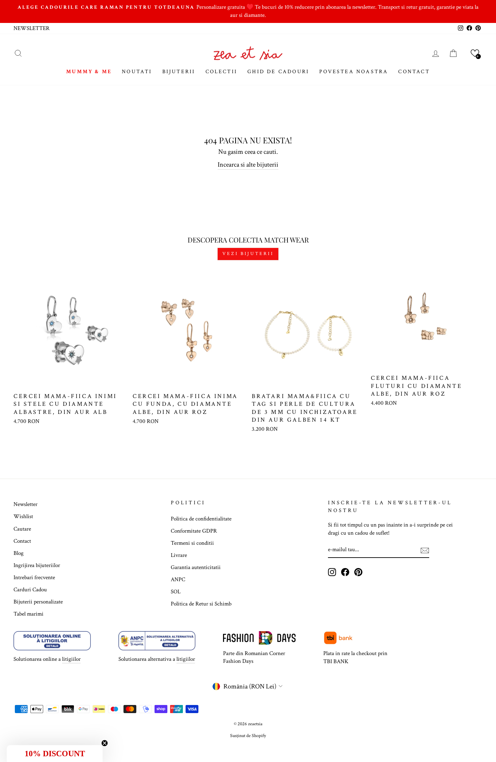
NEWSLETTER (31, 28)
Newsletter (25, 504)
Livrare (179, 555)
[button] (475, 53)
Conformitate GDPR (194, 531)
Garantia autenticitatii (196, 567)
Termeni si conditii (192, 543)
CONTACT (414, 71)
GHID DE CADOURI (278, 71)
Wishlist (23, 516)
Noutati (137, 71)
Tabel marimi (28, 614)
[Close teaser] (104, 743)
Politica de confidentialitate (201, 519)
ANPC (178, 579)
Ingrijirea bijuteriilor (36, 565)
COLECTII (221, 71)
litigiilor (71, 659)
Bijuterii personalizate (38, 601)
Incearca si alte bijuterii (248, 164)
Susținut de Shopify (248, 736)
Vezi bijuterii (248, 254)
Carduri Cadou (30, 589)
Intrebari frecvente (34, 577)
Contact (22, 541)
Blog (18, 553)
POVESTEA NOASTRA (353, 71)
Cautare (22, 529)
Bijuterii (178, 71)
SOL (176, 591)
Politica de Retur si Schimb (201, 604)
